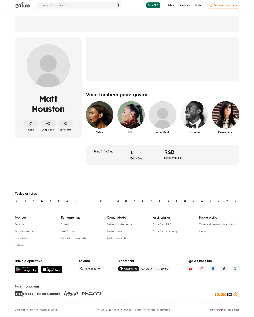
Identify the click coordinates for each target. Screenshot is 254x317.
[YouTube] (190, 268)
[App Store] (51, 269)
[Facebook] (213, 268)
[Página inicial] (22, 5)
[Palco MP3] (92, 293)
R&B (169, 152)
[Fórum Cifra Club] (24, 294)
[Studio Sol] (227, 294)
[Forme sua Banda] (48, 293)
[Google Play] (26, 269)
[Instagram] (202, 268)
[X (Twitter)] (235, 268)
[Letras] (71, 293)
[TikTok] (224, 268)
